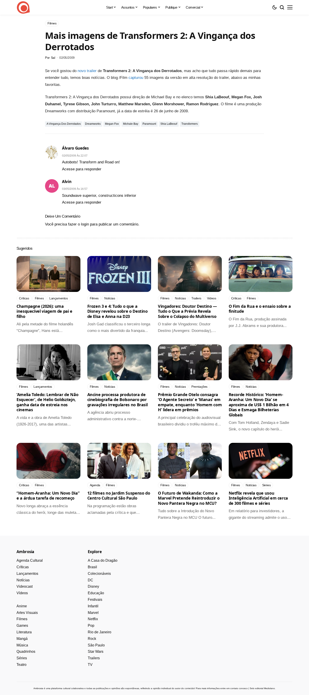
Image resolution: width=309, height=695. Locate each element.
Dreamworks (93, 123)
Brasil (92, 567)
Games (22, 625)
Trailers (94, 658)
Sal (53, 57)
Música (22, 645)
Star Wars (95, 651)
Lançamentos (27, 573)
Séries (22, 658)
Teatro (21, 665)
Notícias (23, 580)
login (85, 224)
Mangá (22, 639)
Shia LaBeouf (168, 123)
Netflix (93, 619)
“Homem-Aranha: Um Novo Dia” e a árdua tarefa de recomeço (48, 495)
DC (90, 580)
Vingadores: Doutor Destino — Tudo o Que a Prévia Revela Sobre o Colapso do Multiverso (187, 311)
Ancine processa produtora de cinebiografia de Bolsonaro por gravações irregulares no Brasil (117, 399)
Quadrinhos (26, 651)
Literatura (24, 632)
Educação (96, 593)
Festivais (95, 599)
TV (90, 665)
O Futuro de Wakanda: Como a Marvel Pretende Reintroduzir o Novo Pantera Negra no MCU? (188, 498)
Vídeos (22, 593)
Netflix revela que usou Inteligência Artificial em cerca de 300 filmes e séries (258, 498)
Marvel (93, 613)
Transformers (189, 123)
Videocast (25, 586)
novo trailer (87, 71)
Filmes (22, 619)
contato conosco (239, 688)
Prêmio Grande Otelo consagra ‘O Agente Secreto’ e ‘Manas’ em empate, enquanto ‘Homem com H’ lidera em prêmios (190, 402)
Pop (91, 625)
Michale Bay (130, 123)
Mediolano (269, 688)
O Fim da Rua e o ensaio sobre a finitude (260, 308)
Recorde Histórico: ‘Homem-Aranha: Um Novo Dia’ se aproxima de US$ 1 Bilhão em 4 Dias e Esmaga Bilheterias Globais (259, 405)
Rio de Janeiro (99, 632)
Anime (22, 606)
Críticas (23, 567)
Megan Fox (112, 123)
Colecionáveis (99, 573)
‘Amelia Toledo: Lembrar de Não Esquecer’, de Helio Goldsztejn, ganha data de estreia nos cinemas (47, 402)
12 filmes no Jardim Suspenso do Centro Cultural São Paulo (118, 495)
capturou (135, 77)
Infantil (93, 606)
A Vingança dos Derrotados (64, 123)
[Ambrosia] (23, 7)
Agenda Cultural (30, 560)
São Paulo (96, 645)
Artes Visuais (27, 613)
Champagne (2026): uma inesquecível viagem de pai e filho (44, 311)
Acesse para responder (81, 169)
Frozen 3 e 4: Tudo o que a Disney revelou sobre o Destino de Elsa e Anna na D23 (117, 311)
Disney (93, 586)
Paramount (149, 123)
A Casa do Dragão (102, 560)
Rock (92, 639)
